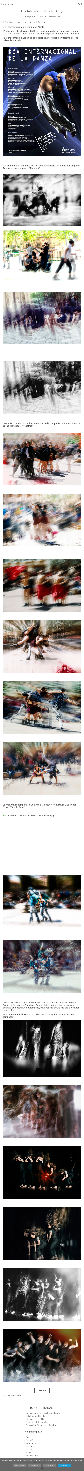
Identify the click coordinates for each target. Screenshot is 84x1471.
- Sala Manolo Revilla (34, 1416)
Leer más (42, 1390)
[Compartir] (59, 17)
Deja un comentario (12, 1395)
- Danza (28, 1449)
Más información (20, 1465)
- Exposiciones (31, 1455)
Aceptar (65, 1465)
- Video (27, 1452)
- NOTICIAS (30, 1446)
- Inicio (27, 1437)
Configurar (35, 1465)
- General (28, 1440)
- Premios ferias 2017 (34, 1419)
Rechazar (50, 1465)
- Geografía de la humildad (36, 1422)
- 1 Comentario (50, 16)
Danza (40, 16)
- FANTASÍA (30, 1443)
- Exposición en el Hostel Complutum (42, 1413)
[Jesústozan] (7, 4)
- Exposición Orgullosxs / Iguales (40, 1425)
